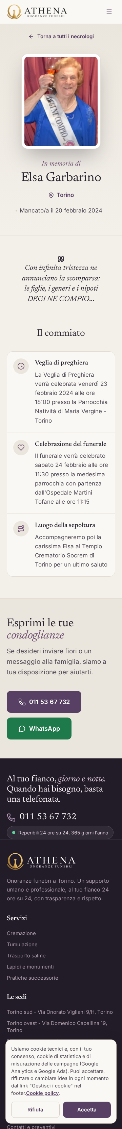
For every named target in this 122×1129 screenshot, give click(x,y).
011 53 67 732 (49, 701)
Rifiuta (35, 1109)
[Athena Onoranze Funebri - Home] (37, 11)
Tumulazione (22, 944)
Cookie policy (42, 1093)
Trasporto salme (26, 955)
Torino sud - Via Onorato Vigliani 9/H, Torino (60, 1012)
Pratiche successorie (32, 978)
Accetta (87, 1109)
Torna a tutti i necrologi (65, 36)
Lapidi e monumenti (30, 966)
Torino (65, 195)
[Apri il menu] (109, 12)
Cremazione (21, 933)
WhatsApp (44, 728)
